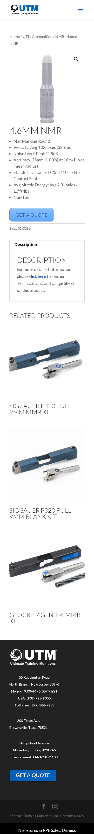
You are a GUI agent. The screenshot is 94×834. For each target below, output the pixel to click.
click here (37, 276)
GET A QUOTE (31, 215)
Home (14, 36)
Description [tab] (25, 244)
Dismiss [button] (69, 830)
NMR (59, 36)
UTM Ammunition (37, 36)
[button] (76, 59)
